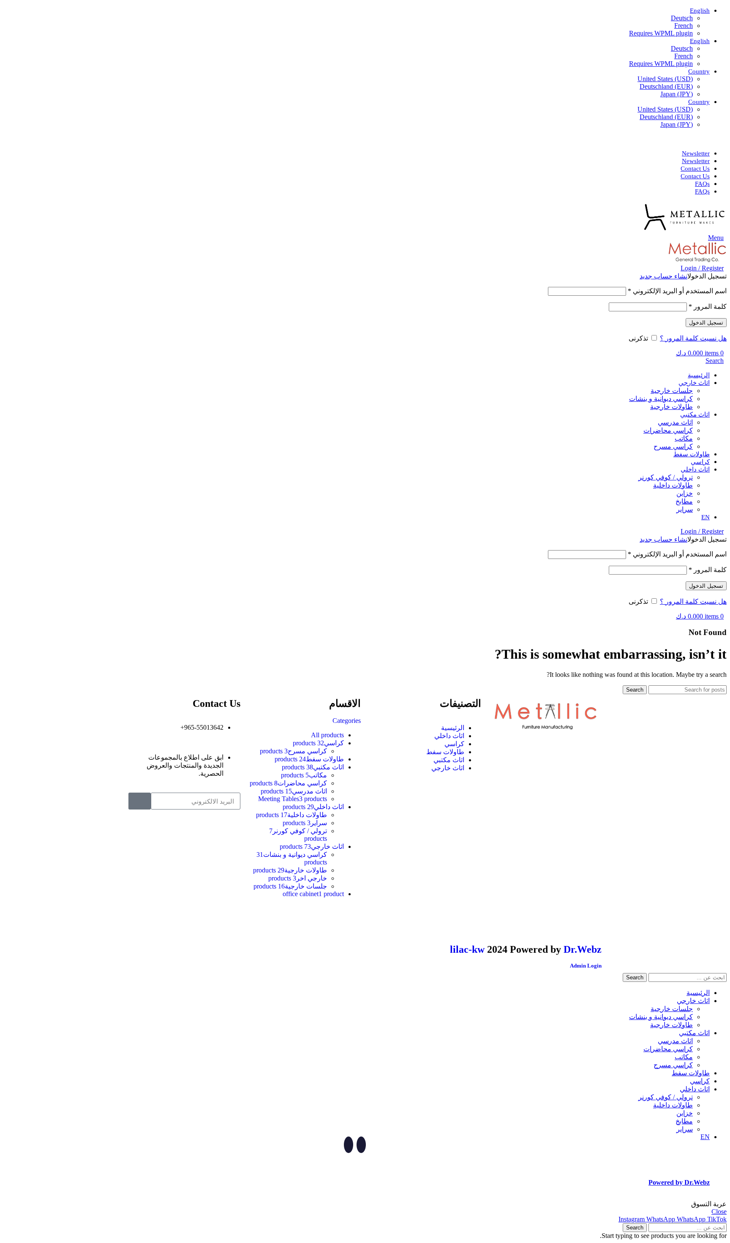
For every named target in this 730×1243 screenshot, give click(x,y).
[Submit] (139, 801)
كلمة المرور (708, 306)
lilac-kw (467, 949)
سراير (684, 509)
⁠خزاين (684, 493)
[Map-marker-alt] (545, 923)
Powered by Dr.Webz (679, 1182)
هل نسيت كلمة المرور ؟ (693, 338)
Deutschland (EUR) (666, 86)
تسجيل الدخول (706, 322)
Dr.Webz (583, 949)
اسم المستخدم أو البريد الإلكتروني (677, 290)
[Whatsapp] (568, 923)
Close (719, 1211)
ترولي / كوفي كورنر (665, 477)
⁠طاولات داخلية (673, 485)
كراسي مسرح (673, 446)
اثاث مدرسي (675, 422)
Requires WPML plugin (661, 33)
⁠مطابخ (684, 501)
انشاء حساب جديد (663, 276)
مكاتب (684, 438)
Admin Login (586, 965)
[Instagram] (591, 923)
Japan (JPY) (676, 94)
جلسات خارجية (672, 390)
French (683, 25)
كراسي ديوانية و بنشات (661, 398)
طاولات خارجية (671, 406)
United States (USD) (665, 78)
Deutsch (682, 18)
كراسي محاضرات (668, 430)
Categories (346, 720)
